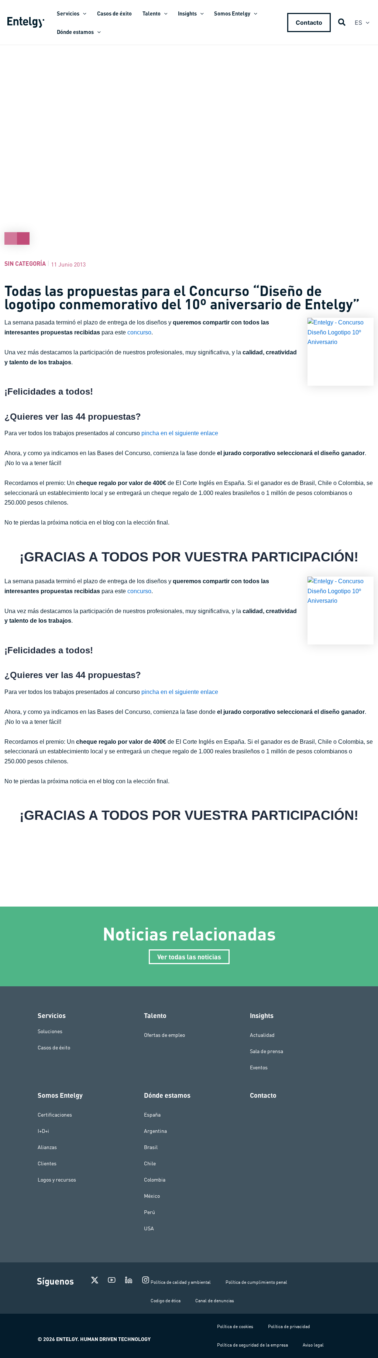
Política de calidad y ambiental (181, 1282)
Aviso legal (313, 1345)
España (152, 1114)
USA (149, 1228)
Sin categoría (25, 263)
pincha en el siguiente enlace (179, 433)
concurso (139, 332)
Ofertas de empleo (164, 1035)
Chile (150, 1163)
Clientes (47, 1163)
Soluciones (50, 1031)
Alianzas (47, 1147)
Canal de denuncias (214, 1300)
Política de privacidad (289, 1326)
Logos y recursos (57, 1179)
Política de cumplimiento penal (256, 1282)
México (152, 1196)
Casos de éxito (54, 1047)
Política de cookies (235, 1326)
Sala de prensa (266, 1051)
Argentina (155, 1131)
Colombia (154, 1179)
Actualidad (262, 1035)
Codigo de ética (166, 1300)
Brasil (151, 1147)
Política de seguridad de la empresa (252, 1345)
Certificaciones (55, 1114)
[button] (82, 13)
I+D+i (43, 1131)
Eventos (259, 1067)
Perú (149, 1212)
